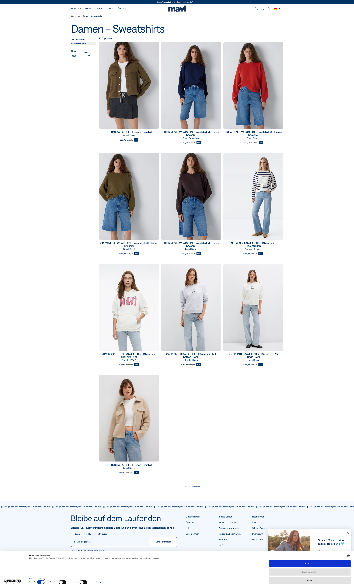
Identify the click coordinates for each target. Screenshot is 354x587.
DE (279, 8)
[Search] (256, 9)
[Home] (177, 9)
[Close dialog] (347, 532)
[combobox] (277, 9)
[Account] (262, 9)
